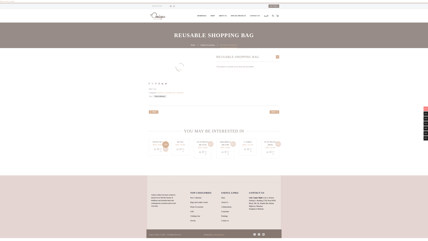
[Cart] (278, 15)
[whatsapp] (254, 234)
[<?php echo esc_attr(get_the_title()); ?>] (158, 151)
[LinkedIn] (162, 83)
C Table (248, 142)
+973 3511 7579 (156, 6)
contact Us (255, 16)
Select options (155, 151)
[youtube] (263, 234)
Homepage (201, 16)
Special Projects (238, 16)
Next (273, 112)
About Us (223, 16)
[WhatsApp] (174, 6)
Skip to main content (7, 1)
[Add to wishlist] (161, 151)
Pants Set (158, 142)
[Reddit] (166, 83)
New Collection (177, 93)
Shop (212, 16)
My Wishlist (274, 6)
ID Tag (180, 142)
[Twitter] (152, 83)
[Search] (273, 15)
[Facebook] (149, 83)
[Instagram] (170, 6)
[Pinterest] (156, 83)
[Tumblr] (159, 83)
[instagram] (259, 234)
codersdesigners (218, 235)
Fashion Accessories (164, 93)
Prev (154, 112)
